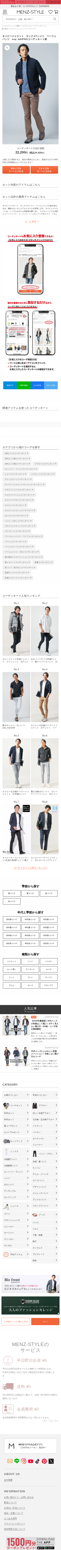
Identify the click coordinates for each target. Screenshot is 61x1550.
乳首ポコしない (40, 1095)
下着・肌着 (37, 1235)
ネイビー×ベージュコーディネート (19, 495)
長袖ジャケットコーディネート (17, 578)
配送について (10, 1502)
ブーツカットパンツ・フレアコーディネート (23, 536)
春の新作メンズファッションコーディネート (18, 29)
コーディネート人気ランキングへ (31, 867)
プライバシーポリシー (14, 1523)
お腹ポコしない (11, 1095)
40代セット (9, 1113)
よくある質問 (10, 1518)
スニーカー (9, 1226)
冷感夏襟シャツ (11, 1165)
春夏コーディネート (43, 562)
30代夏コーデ (11, 927)
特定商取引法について (14, 1529)
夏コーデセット (11, 1126)
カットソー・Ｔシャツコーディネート (20, 469)
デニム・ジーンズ (40, 1174)
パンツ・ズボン (46, 1154)
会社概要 (8, 1480)
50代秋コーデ (48, 935)
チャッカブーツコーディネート (17, 479)
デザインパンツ (39, 1187)
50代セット (9, 1119)
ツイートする (51, 385)
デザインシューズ (12, 1220)
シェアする (37, 385)
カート (45, 1322)
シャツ (30, 961)
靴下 (35, 1241)
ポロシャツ (9, 1184)
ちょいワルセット (12, 1132)
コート (30, 977)
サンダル (8, 1245)
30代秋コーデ (11, 935)
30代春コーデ (11, 919)
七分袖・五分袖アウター (43, 1119)
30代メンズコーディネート (16, 453)
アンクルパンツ (39, 1199)
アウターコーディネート (45, 464)
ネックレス (37, 1248)
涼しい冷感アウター (41, 1113)
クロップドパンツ (40, 1206)
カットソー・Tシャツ (13, 1172)
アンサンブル (10, 1191)
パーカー (48, 961)
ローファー (9, 1233)
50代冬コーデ (48, 943)
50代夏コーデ (48, 927)
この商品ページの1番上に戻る (16, 1322)
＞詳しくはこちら (50, 1420)
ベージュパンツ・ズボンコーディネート (21, 552)
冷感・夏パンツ (39, 1161)
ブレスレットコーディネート (16, 531)
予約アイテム (16, 1254)
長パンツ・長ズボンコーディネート (19, 567)
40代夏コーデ (30, 927)
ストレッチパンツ (40, 1193)
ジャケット (11, 961)
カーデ (48, 969)
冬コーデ (11, 901)
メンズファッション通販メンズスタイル (16, 26)
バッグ (36, 1222)
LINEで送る (24, 385)
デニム (11, 985)
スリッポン (9, 1239)
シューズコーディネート (15, 474)
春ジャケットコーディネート (16, 562)
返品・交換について (13, 1513)
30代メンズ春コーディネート (16, 459)
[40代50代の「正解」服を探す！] (54, 19)
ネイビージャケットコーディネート (19, 510)
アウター (43, 1105)
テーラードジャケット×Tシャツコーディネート (24, 484)
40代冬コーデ (30, 943)
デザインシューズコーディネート (18, 490)
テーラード (30, 969)
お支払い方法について (14, 1508)
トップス (14, 1151)
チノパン (48, 977)
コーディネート (39, 26)
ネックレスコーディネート (15, 516)
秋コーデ (48, 893)
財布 (35, 1260)
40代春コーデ (30, 919)
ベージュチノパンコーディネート (18, 547)
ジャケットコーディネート (42, 474)
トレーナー (37, 1145)
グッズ (42, 1215)
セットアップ (16, 1141)
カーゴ (30, 985)
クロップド (48, 985)
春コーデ (11, 893)
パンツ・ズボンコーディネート (17, 521)
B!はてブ (10, 385)
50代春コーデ (48, 919)
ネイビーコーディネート (15, 505)
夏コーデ (30, 893)
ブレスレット (38, 1254)
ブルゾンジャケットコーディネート (19, 526)
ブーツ (7, 1214)
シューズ (14, 1206)
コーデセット (16, 1105)
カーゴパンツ (38, 1180)
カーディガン (38, 1138)
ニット (11, 977)
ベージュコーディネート (15, 542)
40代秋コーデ (30, 935)
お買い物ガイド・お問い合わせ (19, 1497)
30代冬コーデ (11, 943)
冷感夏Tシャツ (10, 1159)
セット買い (11, 969)
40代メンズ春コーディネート (16, 464)
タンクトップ (10, 1197)
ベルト (36, 1229)
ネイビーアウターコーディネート (18, 500)
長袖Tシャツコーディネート (16, 573)
